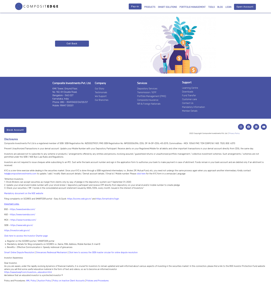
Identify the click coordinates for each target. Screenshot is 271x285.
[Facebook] (249, 127)
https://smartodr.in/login (107, 199)
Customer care (189, 99)
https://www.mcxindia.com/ (23, 220)
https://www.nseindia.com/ (22, 214)
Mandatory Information (193, 107)
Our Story (99, 88)
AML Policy (31, 281)
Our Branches (101, 100)
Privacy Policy (234, 133)
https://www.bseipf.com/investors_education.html (28, 272)
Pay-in (135, 6)
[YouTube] (264, 127)
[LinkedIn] (256, 127)
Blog (220, 7)
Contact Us (187, 103)
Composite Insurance (147, 100)
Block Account (15, 130)
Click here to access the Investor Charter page (26, 236)
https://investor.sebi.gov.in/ (17, 230)
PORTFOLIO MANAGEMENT (193, 7)
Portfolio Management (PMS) (151, 96)
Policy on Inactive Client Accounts (69, 281)
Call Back (72, 43)
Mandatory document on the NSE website (23, 193)
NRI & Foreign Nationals (148, 103)
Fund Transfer (189, 95)
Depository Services (147, 88)
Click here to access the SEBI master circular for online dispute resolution (103, 252)
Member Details (189, 111)
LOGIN (228, 7)
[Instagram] (241, 127)
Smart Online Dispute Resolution (19, 252)
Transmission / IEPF (147, 92)
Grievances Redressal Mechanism (51, 252)
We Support (101, 96)
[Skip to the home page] (36, 6)
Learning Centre (190, 88)
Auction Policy (44, 281)
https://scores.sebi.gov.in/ (79, 199)
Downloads (187, 91)
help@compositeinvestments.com (20, 174)
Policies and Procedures (97, 281)
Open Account (245, 6)
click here (141, 174)
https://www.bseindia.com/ (22, 209)
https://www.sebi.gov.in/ (21, 225)
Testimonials (101, 92)
